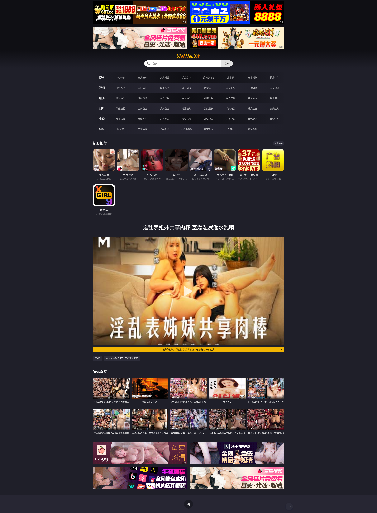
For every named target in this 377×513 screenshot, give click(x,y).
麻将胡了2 (208, 77)
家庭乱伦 (142, 118)
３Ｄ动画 (186, 88)
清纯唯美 (230, 108)
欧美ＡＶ (164, 88)
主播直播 (252, 88)
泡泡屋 (230, 129)
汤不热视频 (186, 129)
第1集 (97, 358)
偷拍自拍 (142, 98)
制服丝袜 (208, 98)
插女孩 (120, 129)
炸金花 (230, 77)
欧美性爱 (186, 98)
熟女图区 (252, 108)
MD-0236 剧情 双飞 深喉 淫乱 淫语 (122, 358)
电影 (102, 98)
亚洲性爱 (120, 98)
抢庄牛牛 (274, 77)
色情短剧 (252, 129)
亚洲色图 (142, 108)
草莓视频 (164, 129)
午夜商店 (142, 129)
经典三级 (230, 98)
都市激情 (120, 118)
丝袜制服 (230, 88)
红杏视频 (208, 129)
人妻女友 (164, 118)
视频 (102, 88)
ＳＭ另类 (274, 88)
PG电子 (121, 77)
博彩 (102, 78)
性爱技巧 (274, 118)
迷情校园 (208, 118)
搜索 (226, 63)
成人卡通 (164, 98)
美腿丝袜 (208, 108)
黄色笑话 (252, 118)
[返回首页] (289, 506)
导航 (102, 129)
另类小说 (230, 118)
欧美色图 (164, 108)
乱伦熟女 (252, 98)
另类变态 (274, 98)
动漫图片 (186, 108)
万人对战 (164, 77)
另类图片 (274, 108)
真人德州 (142, 77)
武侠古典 (186, 118)
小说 (102, 119)
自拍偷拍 (142, 88)
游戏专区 (186, 77)
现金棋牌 (252, 77)
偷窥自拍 (120, 108)
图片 (102, 108)
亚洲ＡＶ (120, 88)
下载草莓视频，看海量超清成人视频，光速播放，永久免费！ (188, 349)
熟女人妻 (208, 88)
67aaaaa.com (188, 56)
